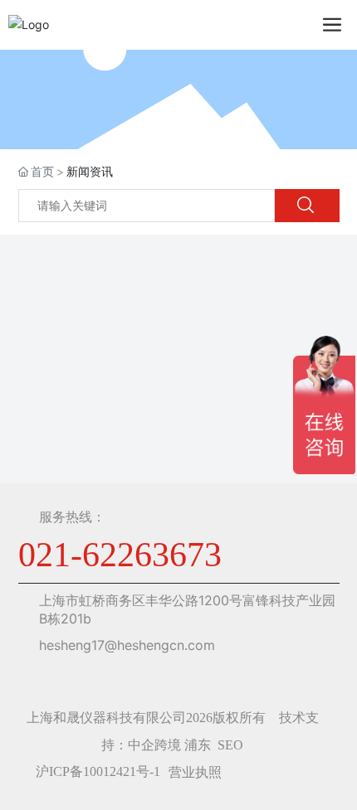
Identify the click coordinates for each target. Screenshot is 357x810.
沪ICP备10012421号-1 (98, 771)
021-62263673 (120, 555)
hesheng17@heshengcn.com (127, 645)
